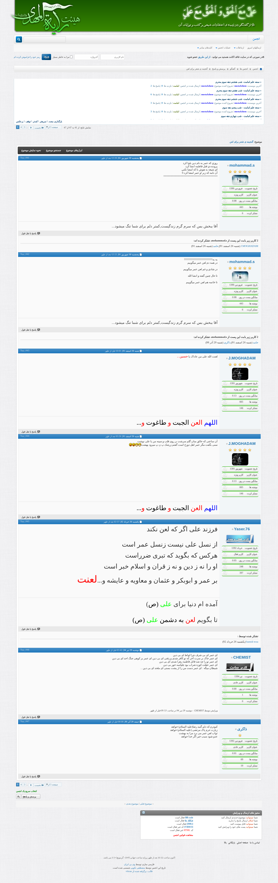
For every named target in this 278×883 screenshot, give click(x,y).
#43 (27, 350)
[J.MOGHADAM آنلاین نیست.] (240, 379)
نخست (38, 128)
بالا (18, 796)
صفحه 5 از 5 (52, 127)
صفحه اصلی (242, 843)
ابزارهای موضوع (74, 150)
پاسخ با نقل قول (28, 233)
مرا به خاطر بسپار (61, 57)
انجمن (256, 39)
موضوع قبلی (146, 803)
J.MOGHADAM (249, 246)
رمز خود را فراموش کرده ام (27, 57)
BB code (189, 817)
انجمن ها (244, 69)
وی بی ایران (129, 864)
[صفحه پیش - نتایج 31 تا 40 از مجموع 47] (30, 128)
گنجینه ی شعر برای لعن (241, 141)
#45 (27, 521)
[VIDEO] (188, 827)
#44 (27, 436)
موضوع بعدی (132, 803)
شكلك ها (189, 820)
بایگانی (231, 843)
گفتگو (232, 69)
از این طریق (203, 57)
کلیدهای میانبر (205, 47)
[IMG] (190, 824)
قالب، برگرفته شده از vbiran (139, 871)
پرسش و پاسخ (218, 69)
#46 (27, 649)
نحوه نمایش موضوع (31, 150)
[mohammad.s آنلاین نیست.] (240, 184)
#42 (27, 254)
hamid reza (252, 641)
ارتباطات (240, 47)
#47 (27, 721)
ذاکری (227, 342)
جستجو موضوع (53, 150)
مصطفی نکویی (138, 868)
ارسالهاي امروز (254, 47)
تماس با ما (255, 843)
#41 (27, 157)
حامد (215, 246)
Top (22, 157)
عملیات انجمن (224, 47)
